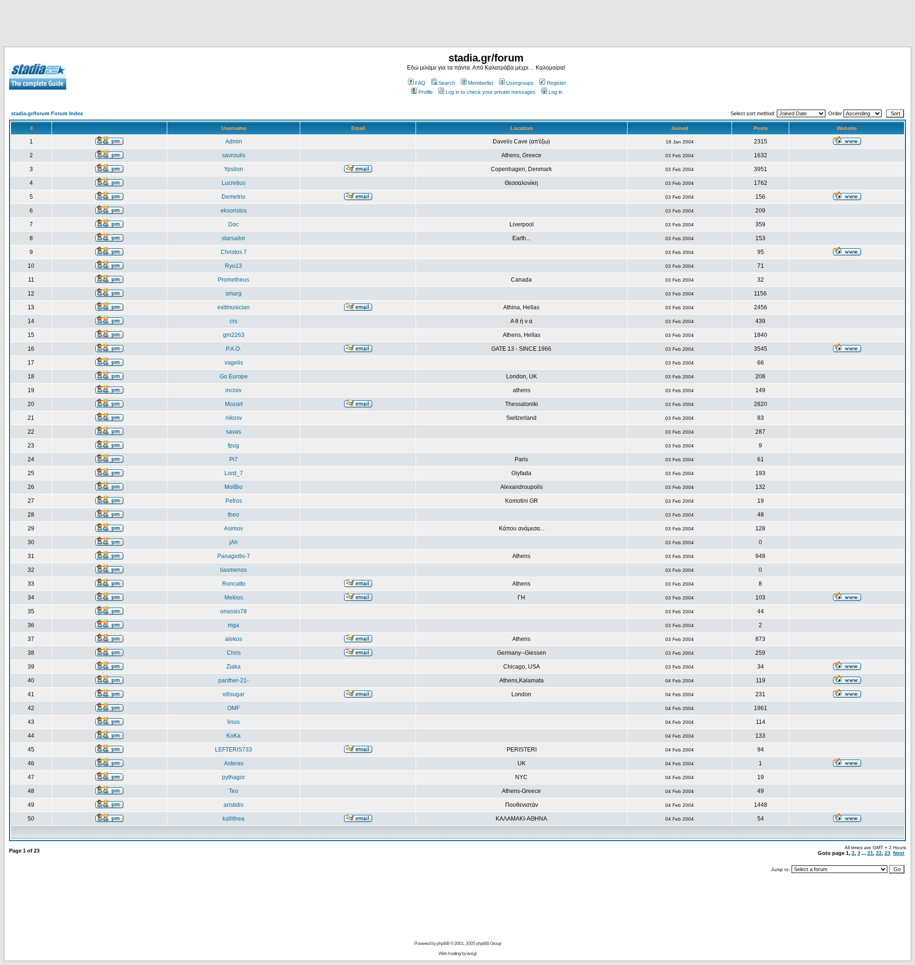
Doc (233, 224)
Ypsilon (233, 169)
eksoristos (234, 210)
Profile (425, 92)
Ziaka (233, 666)
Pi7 (233, 459)
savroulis (233, 155)
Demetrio (233, 196)
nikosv (233, 418)
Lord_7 (233, 473)
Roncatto (233, 583)
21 (870, 853)
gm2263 (233, 335)
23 (887, 853)
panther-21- (233, 680)
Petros (233, 501)
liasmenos (233, 570)
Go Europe (234, 376)
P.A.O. (233, 348)
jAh (233, 542)
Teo (233, 791)
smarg (233, 293)
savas (233, 431)
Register (556, 83)
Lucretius (233, 183)
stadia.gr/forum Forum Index (47, 113)
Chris (234, 653)
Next (899, 853)
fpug (233, 445)
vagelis (233, 362)
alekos (233, 639)
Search (446, 83)
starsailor (233, 238)
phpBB (443, 943)
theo (233, 514)
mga (233, 625)
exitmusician (233, 307)
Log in (555, 92)
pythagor (233, 777)
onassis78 (233, 611)
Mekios (233, 597)
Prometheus (233, 279)
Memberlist (480, 83)
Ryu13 (233, 266)
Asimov (233, 528)
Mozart (234, 404)
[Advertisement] (457, 25)
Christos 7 (234, 252)
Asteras (234, 763)
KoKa (233, 735)
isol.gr (472, 953)
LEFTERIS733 (233, 749)
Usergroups (520, 83)
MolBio (233, 487)
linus (233, 722)
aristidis (234, 805)
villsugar (233, 694)
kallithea (233, 818)
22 (879, 853)
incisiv (233, 390)
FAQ (420, 83)
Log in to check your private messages (491, 92)
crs (233, 321)
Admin (233, 141)
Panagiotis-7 (233, 556)
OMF (233, 708)
